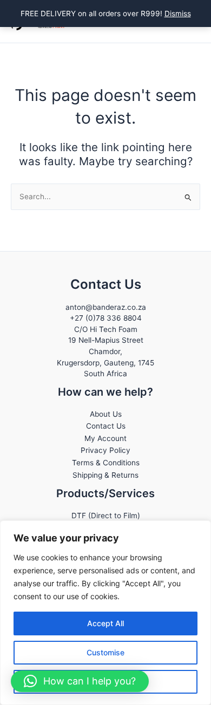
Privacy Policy (105, 450)
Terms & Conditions (106, 462)
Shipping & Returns (105, 475)
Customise (105, 652)
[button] (80, 681)
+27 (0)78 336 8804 (106, 318)
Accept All (105, 623)
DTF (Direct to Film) (105, 515)
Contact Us (106, 426)
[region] (105, 612)
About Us (106, 414)
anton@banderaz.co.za (105, 307)
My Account (105, 438)
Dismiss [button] (177, 13)
